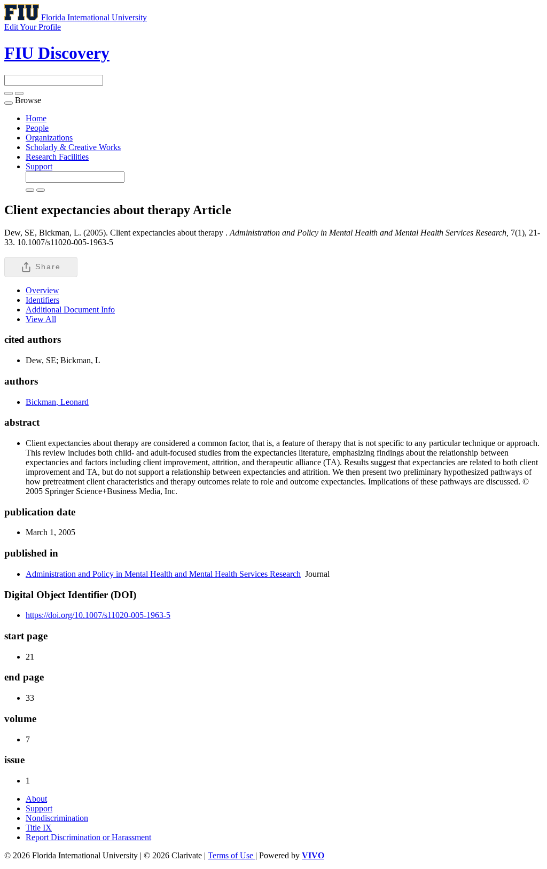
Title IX (39, 827)
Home (36, 118)
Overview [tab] (42, 290)
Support (39, 166)
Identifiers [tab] (42, 299)
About (36, 798)
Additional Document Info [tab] (70, 309)
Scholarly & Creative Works (73, 147)
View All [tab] (41, 319)
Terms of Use (231, 855)
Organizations (49, 137)
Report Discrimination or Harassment (88, 837)
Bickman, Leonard (57, 401)
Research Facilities (57, 156)
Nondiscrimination (57, 818)
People (37, 127)
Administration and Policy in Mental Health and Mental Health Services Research (163, 573)
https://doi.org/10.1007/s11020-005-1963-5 (98, 615)
